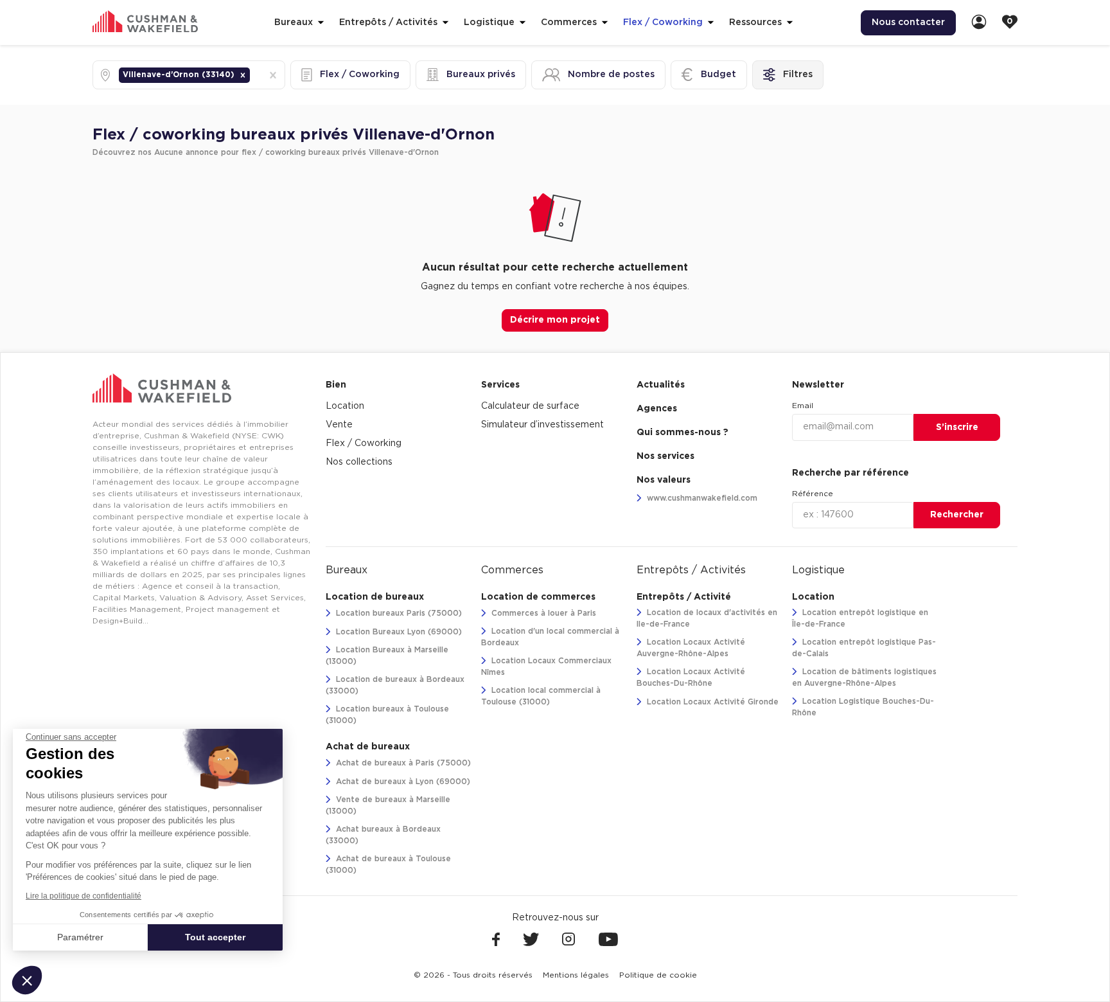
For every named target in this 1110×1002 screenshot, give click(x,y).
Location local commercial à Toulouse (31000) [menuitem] (541, 696)
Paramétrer (80, 937)
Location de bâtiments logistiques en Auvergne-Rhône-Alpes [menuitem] (864, 677)
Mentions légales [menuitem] (576, 975)
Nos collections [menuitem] (359, 462)
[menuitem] (979, 22)
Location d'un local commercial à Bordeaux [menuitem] (550, 637)
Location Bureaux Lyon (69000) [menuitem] (397, 632)
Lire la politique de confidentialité (83, 895)
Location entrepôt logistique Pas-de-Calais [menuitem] (864, 648)
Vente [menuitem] (339, 424)
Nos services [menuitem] (665, 456)
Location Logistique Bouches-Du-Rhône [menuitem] (863, 707)
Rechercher (956, 514)
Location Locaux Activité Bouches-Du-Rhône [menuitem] (691, 677)
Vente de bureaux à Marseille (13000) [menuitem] (388, 805)
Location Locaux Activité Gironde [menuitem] (711, 702)
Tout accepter (215, 937)
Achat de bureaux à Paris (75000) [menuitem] (402, 763)
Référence (812, 493)
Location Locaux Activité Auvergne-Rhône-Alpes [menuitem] (691, 648)
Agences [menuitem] (657, 408)
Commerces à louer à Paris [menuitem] (542, 613)
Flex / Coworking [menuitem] (363, 443)
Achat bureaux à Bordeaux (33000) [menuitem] (383, 835)
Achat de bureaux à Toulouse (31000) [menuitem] (388, 864)
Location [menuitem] (345, 406)
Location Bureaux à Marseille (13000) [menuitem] (387, 655)
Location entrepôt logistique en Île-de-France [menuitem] (860, 618)
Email (802, 405)
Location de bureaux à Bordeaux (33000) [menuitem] (395, 685)
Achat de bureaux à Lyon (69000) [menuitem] (401, 781)
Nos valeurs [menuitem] (664, 480)
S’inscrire (957, 427)
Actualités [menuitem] (661, 384)
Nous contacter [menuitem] (908, 22)
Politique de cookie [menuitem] (658, 975)
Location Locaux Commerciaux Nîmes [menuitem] (546, 666)
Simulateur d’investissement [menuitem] (542, 424)
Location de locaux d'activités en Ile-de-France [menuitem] (707, 618)
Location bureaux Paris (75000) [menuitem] (397, 613)
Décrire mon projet (555, 320)
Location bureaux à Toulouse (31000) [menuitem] (387, 714)
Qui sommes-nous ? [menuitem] (682, 432)
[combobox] (253, 75)
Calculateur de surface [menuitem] (530, 406)
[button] (243, 75)
